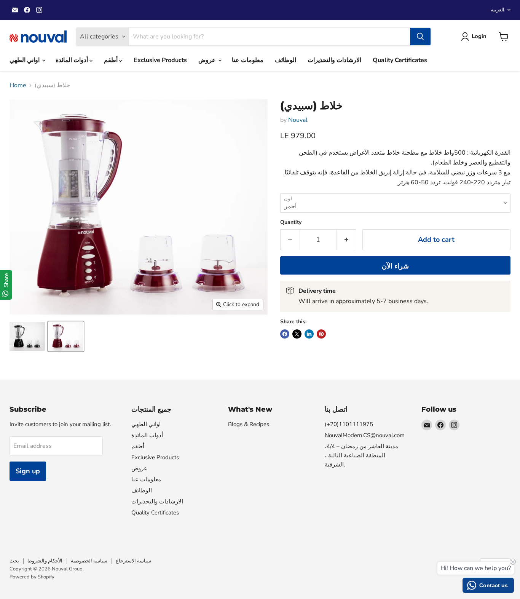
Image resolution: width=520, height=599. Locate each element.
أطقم (111, 60)
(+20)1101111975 (349, 424)
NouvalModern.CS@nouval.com (365, 435)
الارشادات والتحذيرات (334, 60)
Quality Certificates (400, 60)
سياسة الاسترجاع (133, 560)
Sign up (28, 471)
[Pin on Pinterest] (321, 334)
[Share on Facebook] (284, 334)
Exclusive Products (160, 60)
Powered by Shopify (32, 576)
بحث (14, 560)
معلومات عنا (247, 60)
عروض (207, 60)
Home (18, 85)
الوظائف (285, 60)
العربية (497, 9)
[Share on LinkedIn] (309, 334)
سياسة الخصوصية (89, 560)
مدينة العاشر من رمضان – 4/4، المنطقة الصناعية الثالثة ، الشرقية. (361, 455)
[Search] (420, 36)
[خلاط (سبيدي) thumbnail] (27, 336)
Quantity (290, 222)
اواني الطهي (25, 60)
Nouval (298, 120)
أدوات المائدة (72, 60)
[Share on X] (296, 334)
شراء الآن (395, 266)
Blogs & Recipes (248, 424)
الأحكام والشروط (44, 560)
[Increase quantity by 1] (346, 239)
